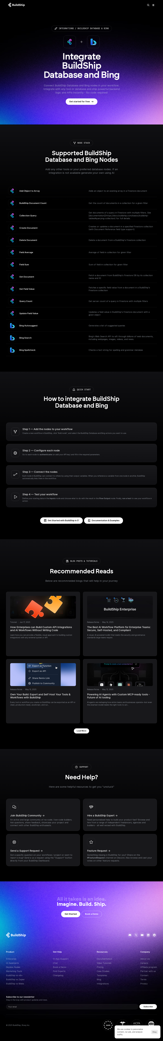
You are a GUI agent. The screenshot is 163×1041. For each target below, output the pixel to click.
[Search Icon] (148, 5)
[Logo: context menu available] (17, 5)
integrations (66, 28)
